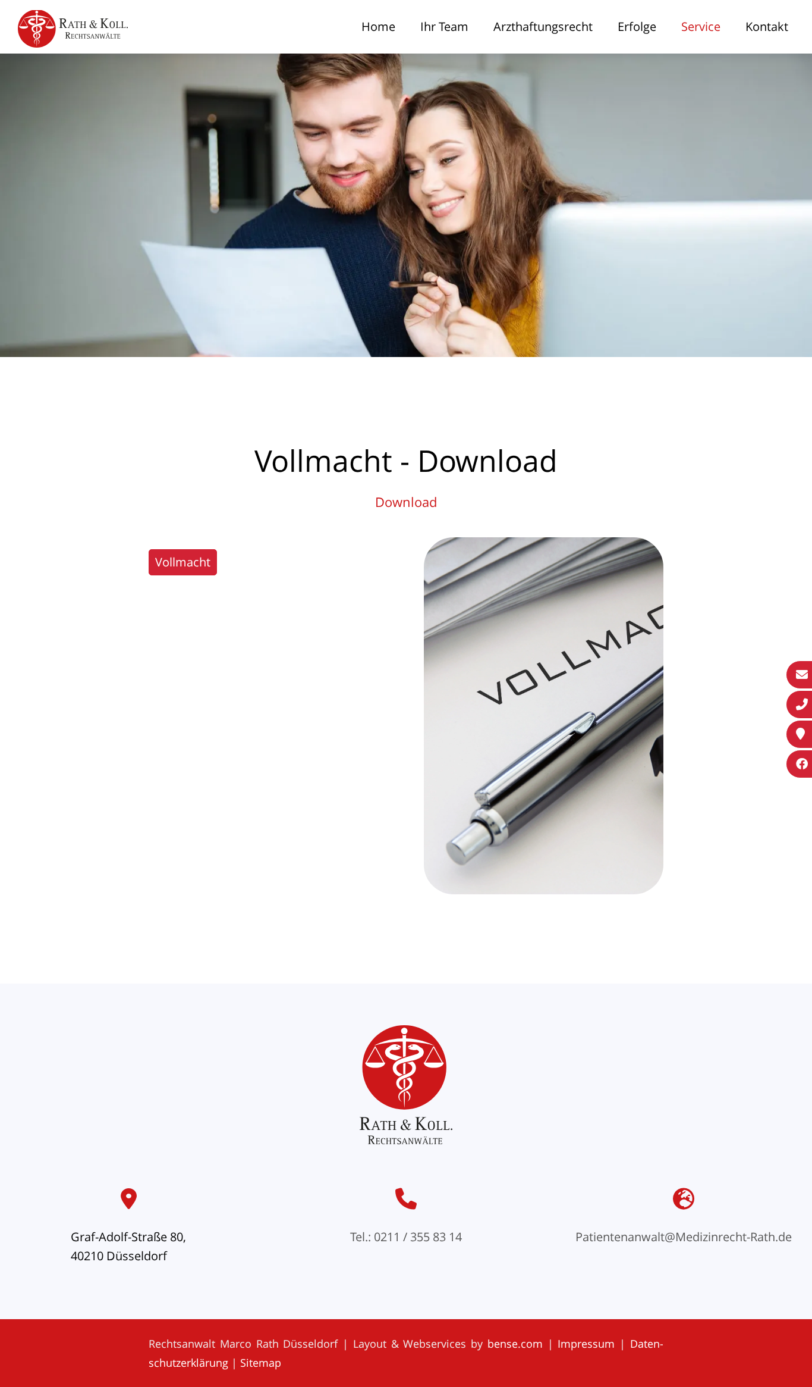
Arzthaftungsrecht (543, 26)
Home (378, 26)
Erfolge (637, 26)
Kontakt (766, 26)
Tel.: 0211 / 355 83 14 (406, 1237)
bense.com (515, 1343)
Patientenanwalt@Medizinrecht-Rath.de (683, 1237)
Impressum (586, 1343)
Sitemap (260, 1362)
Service (700, 26)
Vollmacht (182, 562)
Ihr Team (444, 26)
